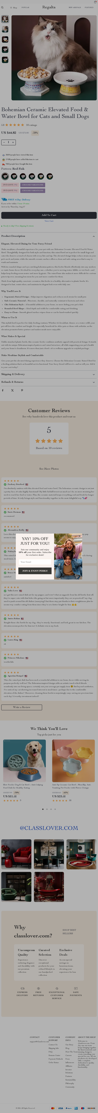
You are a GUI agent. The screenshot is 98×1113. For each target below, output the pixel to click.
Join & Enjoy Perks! (35, 571)
